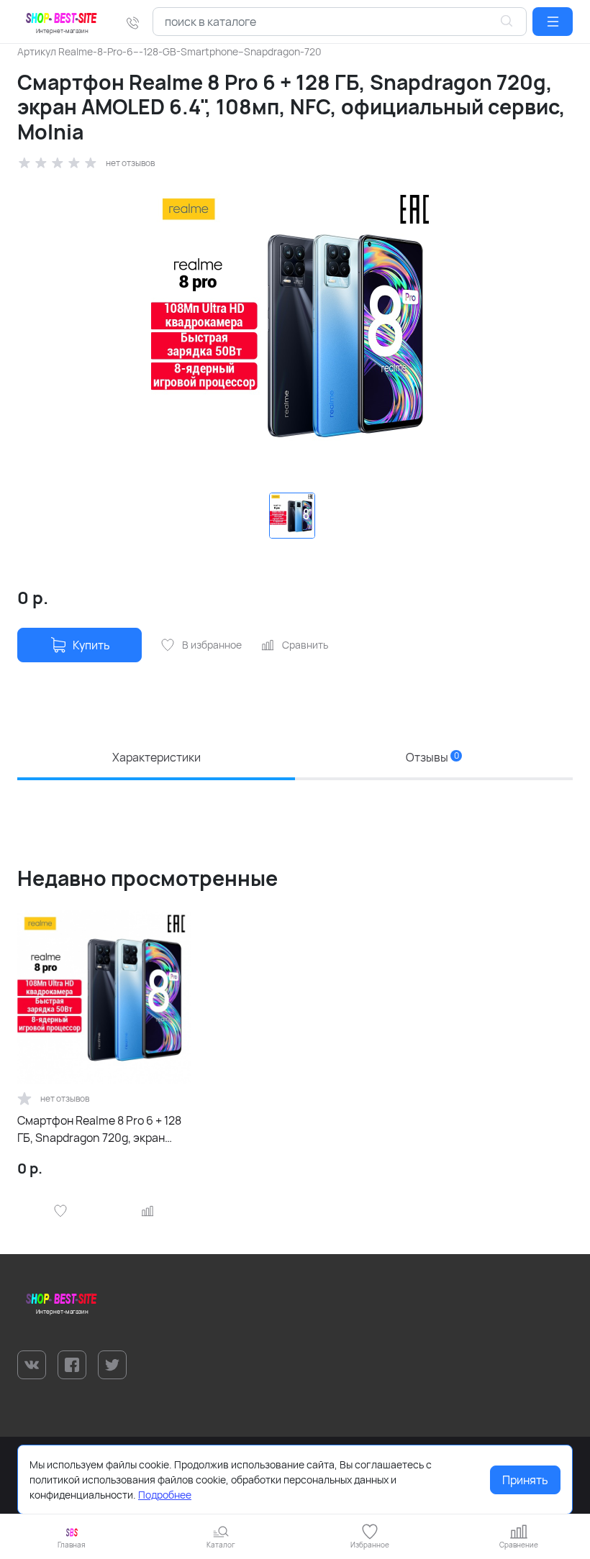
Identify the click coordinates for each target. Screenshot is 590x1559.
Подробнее (164, 1494)
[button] (552, 21)
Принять (525, 1480)
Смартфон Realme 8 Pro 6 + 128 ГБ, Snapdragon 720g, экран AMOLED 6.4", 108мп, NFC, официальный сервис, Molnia (99, 1129)
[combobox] (340, 21)
